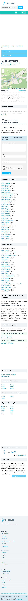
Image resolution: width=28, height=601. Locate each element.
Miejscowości (5, 546)
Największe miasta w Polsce (8, 541)
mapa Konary (4, 206)
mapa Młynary (5, 271)
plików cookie (19, 599)
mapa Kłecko (4, 261)
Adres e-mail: (5, 160)
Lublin (3, 396)
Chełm (11, 396)
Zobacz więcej (22, 90)
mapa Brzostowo (5, 190)
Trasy (3, 560)
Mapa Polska (19, 46)
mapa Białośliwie (5, 187)
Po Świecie (4, 538)
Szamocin (3, 115)
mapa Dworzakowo (6, 197)
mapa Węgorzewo (6, 287)
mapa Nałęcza (5, 222)
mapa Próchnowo (5, 226)
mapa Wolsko (4, 240)
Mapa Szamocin (6, 51)
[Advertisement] (14, 30)
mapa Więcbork (5, 289)
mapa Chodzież (5, 250)
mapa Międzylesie (5, 269)
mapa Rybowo (5, 229)
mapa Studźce (4, 233)
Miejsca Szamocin (7, 55)
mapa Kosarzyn (5, 208)
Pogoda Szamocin (21, 455)
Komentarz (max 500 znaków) (9, 142)
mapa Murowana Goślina (7, 275)
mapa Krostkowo (5, 211)
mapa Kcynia (4, 259)
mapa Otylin (4, 224)
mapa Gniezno (5, 252)
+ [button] (3, 70)
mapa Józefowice (5, 203)
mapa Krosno (4, 264)
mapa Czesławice (5, 192)
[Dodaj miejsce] (25, 12)
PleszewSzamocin (6, 338)
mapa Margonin (5, 268)
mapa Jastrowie (5, 257)
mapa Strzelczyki (5, 231)
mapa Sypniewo (5, 236)
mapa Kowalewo (5, 210)
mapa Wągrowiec (5, 285)
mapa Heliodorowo (6, 201)
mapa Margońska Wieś (7, 220)
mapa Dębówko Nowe (7, 194)
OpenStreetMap (18, 88)
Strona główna (5, 46)
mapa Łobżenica (5, 266)
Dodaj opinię (6, 173)
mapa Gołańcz (5, 253)
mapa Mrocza (4, 273)
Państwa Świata (5, 376)
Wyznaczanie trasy (6, 571)
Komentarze (4, 564)
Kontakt (3, 585)
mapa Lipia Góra (5, 215)
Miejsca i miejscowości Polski (8, 374)
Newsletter (4, 587)
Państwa (4, 543)
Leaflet (9, 88)
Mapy (12, 46)
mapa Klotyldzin (5, 204)
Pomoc (3, 582)
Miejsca (3, 557)
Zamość (3, 398)
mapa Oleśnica (5, 280)
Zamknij (25, 596)
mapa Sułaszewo (5, 234)
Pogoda (3, 562)
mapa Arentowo (5, 183)
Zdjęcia (3, 552)
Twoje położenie (5, 573)
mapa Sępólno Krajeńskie (7, 284)
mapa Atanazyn (5, 185)
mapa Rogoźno (5, 282)
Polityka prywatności (6, 580)
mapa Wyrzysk (5, 291)
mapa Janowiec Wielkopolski (8, 255)
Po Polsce (4, 536)
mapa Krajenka (5, 262)
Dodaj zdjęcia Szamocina (19, 476)
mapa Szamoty (5, 238)
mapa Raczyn (4, 227)
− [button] (3, 72)
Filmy (3, 555)
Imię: (4, 154)
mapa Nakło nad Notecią (7, 276)
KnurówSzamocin (6, 336)
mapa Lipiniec (4, 217)
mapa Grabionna (5, 199)
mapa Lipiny (4, 218)
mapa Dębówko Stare (6, 196)
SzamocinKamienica (7, 343)
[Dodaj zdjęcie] (22, 12)
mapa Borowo (5, 188)
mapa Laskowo (5, 213)
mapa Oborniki (5, 278)
